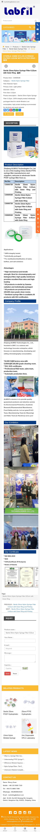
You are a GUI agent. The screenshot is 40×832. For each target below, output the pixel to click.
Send (7, 673)
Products (16, 47)
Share (5, 830)
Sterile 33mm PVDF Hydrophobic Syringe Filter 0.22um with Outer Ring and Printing (10, 713)
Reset (15, 673)
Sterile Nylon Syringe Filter (18, 49)
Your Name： (9, 637)
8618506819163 (16, 792)
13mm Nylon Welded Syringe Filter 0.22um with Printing (10, 736)
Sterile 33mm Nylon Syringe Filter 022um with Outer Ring (18, 597)
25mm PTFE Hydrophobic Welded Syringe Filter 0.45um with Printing (28, 713)
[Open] (37, 31)
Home (7, 47)
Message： (8, 653)
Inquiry (25, 830)
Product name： (10, 629)
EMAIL (19, 114)
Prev (6, 66)
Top (35, 830)
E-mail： (7, 645)
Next (34, 66)
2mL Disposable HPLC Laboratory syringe (28, 736)
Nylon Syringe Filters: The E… (13, 766)
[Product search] (35, 21)
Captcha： (8, 665)
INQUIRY (9, 114)
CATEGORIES (8, 27)
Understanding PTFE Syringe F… (14, 759)
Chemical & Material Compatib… (14, 770)
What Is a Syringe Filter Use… (13, 756)
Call (15, 830)
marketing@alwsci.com (12, 2)
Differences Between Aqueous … (14, 763)
